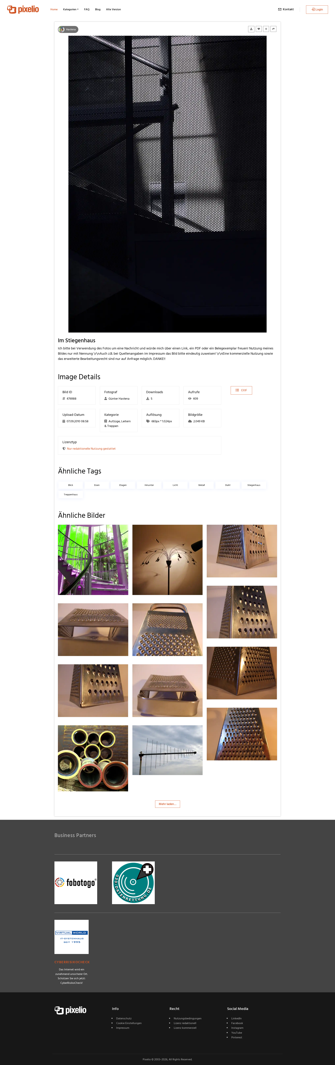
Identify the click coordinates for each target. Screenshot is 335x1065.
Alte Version (113, 9)
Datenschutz (124, 1018)
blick (70, 485)
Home (54, 9)
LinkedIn (236, 1018)
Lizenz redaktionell (185, 1023)
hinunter (149, 485)
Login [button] (319, 9)
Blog (97, 9)
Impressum (122, 1028)
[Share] (273, 29)
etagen (123, 485)
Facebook (237, 1023)
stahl (227, 485)
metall (201, 485)
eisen (97, 485)
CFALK (149, 531)
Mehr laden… (167, 804)
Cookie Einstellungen (129, 1023)
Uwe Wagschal (80, 531)
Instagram (237, 1028)
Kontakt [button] (288, 9)
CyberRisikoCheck (72, 962)
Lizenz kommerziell (185, 1028)
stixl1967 (224, 531)
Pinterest (236, 1037)
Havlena (71, 29)
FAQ (87, 9)
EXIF (244, 390)
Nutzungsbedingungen (188, 1018)
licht (175, 485)
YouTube (236, 1032)
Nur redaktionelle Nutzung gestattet (91, 448)
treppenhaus (71, 495)
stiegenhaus (253, 485)
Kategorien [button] (69, 9)
